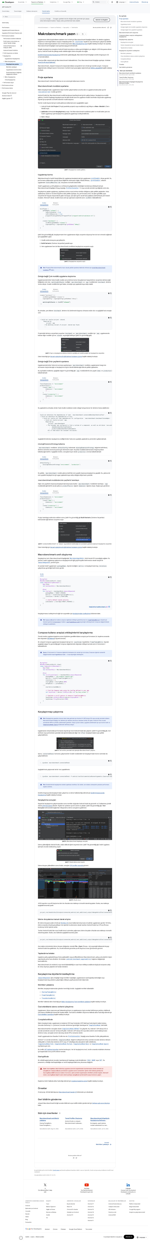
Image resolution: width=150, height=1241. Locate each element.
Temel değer (18, 11)
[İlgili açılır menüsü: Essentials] (26, 2)
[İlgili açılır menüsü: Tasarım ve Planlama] (45, 2)
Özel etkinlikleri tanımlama (46, 1014)
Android (27, 1205)
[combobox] (100, 2)
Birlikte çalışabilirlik (96, 68)
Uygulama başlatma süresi (79, 1081)
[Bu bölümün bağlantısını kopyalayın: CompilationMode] (54, 1020)
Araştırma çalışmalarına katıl (137, 1212)
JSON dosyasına (47, 806)
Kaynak (27, 1214)
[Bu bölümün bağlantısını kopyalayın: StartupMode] (50, 1057)
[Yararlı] (108, 27)
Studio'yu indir (112, 1212)
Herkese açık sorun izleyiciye (101, 1103)
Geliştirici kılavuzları (114, 1206)
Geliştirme (53, 2)
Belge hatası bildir (134, 1206)
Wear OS (69, 1206)
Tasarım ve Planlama (37, 2)
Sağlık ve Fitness (50, 1209)
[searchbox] (11, 16)
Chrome (55, 1229)
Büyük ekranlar (71, 1204)
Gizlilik (48, 1215)
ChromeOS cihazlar (72, 1209)
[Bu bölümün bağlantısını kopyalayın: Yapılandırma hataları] (56, 954)
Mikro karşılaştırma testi (79, 44)
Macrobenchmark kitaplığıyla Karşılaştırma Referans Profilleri (99, 1120)
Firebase (63, 1229)
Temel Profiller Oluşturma (73, 1118)
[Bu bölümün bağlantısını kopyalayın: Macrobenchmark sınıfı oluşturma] (73, 555)
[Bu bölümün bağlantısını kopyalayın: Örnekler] (48, 1088)
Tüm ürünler (89, 1229)
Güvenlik (27, 1211)
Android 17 (91, 1204)
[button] (11, 35)
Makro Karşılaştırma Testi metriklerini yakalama (75, 1002)
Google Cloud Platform (75, 1229)
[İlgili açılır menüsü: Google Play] (72, 2)
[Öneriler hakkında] (59, 1113)
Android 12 (91, 1217)
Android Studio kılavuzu (115, 1204)
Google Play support (134, 1209)
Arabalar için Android (73, 1212)
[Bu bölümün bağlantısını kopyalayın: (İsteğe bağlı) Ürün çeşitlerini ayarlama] (70, 362)
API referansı (112, 1209)
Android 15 (91, 1209)
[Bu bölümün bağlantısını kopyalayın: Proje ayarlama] (54, 78)
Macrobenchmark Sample (67, 1092)
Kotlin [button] (42, 574)
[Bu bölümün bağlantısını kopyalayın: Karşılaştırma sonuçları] (57, 800)
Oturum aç (145, 2)
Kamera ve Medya (51, 1212)
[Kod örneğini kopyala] (111, 207)
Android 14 (91, 1212)
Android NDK (112, 1215)
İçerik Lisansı (56, 1170)
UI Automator (57, 622)
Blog (80, 2)
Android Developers (43, 27)
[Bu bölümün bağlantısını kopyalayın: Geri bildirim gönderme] (63, 1100)
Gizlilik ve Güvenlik (60, 11)
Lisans (32, 1237)
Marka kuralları (40, 1237)
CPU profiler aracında (76, 865)
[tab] (44, 204)
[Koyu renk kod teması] (109, 207)
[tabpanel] (75, 218)
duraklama (51, 638)
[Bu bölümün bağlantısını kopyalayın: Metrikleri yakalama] (55, 985)
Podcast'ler (28, 1222)
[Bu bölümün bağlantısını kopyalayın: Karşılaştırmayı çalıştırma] (64, 712)
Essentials (21, 2)
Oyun (47, 1204)
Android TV (70, 1215)
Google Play (66, 2)
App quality (6, 7)
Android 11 (91, 1220)
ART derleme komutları (51, 1049)
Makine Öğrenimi (51, 1206)
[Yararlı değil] (110, 27)
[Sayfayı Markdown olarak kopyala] (82, 34)
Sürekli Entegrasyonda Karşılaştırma (49, 55)
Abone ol (129, 1237)
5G (47, 1217)
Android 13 (91, 1215)
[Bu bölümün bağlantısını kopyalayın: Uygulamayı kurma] (54, 175)
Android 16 (91, 1206)
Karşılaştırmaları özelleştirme (82, 614)
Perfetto (63, 923)
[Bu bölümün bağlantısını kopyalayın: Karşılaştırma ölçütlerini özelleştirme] (76, 974)
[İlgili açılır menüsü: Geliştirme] (58, 2)
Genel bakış (5, 11)
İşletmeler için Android (31, 1208)
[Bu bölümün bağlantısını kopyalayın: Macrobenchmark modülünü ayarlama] (70, 86)
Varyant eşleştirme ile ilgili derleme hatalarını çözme (66, 356)
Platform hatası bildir (134, 1204)
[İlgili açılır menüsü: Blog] (84, 2)
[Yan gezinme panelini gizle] (21, 1238)
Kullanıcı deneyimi (32, 11)
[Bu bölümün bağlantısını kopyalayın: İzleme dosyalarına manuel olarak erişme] (72, 919)
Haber (27, 1216)
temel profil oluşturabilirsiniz (46, 62)
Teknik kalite (46, 11)
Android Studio (134, 2)
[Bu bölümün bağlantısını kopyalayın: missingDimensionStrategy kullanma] (66, 444)
